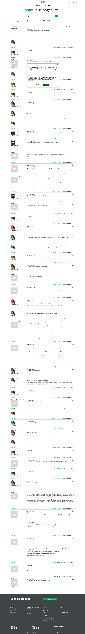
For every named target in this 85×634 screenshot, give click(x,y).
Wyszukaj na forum (63, 610)
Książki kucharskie (46, 613)
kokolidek (14, 140)
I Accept (46, 84)
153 (18, 590)
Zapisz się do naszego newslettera (50, 599)
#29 (73, 344)
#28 (73, 321)
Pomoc (58, 632)
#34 (73, 411)
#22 (73, 255)
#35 (73, 421)
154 (21, 590)
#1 (73, 29)
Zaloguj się (29, 610)
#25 (73, 287)
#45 (73, 565)
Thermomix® (45, 610)
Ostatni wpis (71, 26)
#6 (73, 82)
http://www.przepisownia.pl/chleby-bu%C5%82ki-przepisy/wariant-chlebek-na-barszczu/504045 (44, 305)
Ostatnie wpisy (29, 615)
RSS (60, 613)
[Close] (57, 64)
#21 (73, 245)
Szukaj (61, 607)
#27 (73, 312)
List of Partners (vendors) (32, 81)
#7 (73, 92)
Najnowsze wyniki (31, 21)
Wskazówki (45, 617)
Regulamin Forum (46, 621)
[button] (69, 2)
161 (40, 590)
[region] (43, 75)
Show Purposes (39, 84)
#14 (73, 165)
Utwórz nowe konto (30, 611)
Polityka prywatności (46, 632)
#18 (73, 216)
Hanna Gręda (14, 40)
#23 (73, 265)
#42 (73, 493)
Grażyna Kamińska (15, 130)
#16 (73, 194)
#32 (73, 390)
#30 (73, 369)
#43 (73, 511)
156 (26, 590)
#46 (73, 579)
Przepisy (12, 607)
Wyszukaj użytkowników (64, 612)
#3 (73, 50)
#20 (73, 236)
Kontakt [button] (44, 5)
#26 (73, 300)
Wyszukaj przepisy (13, 609)
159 (35, 590)
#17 (73, 204)
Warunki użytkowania (38, 632)
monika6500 (14, 28)
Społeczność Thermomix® (47, 609)
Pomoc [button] (49, 5)
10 (44, 21)
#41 (73, 481)
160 (37, 590)
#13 (73, 153)
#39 (73, 460)
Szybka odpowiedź (15, 26)
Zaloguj (55, 37)
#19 (73, 226)
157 (29, 590)
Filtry (19, 21)
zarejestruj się (61, 37)
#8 (73, 102)
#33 (73, 400)
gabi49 (13, 59)
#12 (73, 141)
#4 (73, 60)
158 (32, 590)
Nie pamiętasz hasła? (30, 613)
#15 (73, 176)
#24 (73, 275)
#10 (73, 121)
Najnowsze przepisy (13, 612)
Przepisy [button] (36, 5)
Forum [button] (40, 5)
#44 (73, 538)
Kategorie (12, 610)
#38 (73, 450)
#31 (73, 379)
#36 (73, 431)
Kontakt (33, 632)
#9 (73, 112)
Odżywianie (45, 615)
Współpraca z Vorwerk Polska (48, 620)
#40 (73, 471)
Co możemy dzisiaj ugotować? (48, 618)
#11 (73, 131)
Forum (44, 607)
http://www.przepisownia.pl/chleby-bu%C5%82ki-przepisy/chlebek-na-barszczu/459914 (43, 303)
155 (24, 590)
